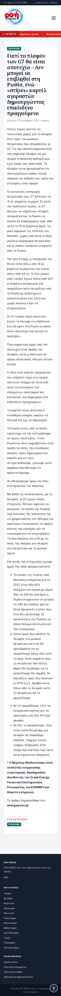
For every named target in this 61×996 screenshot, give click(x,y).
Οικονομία (14, 49)
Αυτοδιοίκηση (11, 932)
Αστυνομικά (10, 923)
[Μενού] (53, 18)
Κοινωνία (9, 913)
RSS (6, 877)
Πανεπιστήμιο (11, 947)
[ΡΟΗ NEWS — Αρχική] (14, 18)
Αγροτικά (9, 903)
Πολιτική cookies (13, 972)
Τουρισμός (9, 942)
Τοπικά (7, 893)
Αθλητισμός (10, 928)
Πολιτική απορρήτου (15, 967)
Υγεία (7, 937)
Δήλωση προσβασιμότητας (18, 977)
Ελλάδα (8, 898)
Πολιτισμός (10, 918)
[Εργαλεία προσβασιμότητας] (54, 988)
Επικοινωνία (10, 962)
